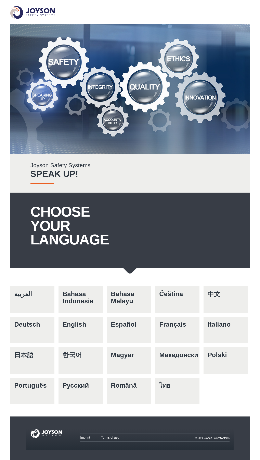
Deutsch (27, 324)
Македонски (178, 355)
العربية (23, 294)
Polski (217, 355)
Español (123, 324)
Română (124, 385)
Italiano (219, 324)
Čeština (171, 294)
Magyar (122, 355)
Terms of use (110, 437)
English (74, 324)
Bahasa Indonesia (78, 297)
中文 (214, 294)
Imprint (85, 437)
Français (172, 324)
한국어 (72, 355)
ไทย (165, 385)
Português (30, 385)
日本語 (24, 355)
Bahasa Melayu (122, 297)
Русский (76, 385)
